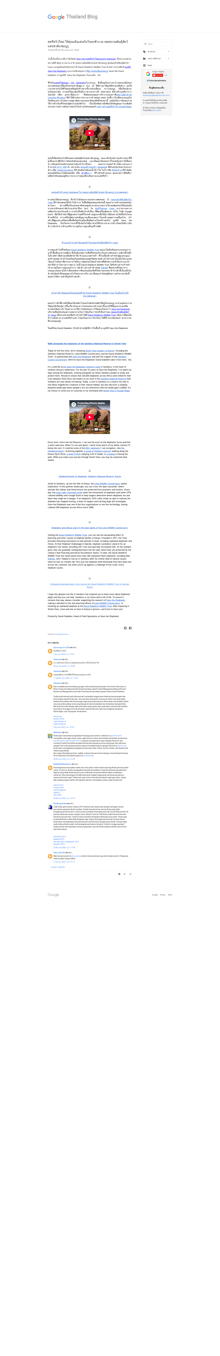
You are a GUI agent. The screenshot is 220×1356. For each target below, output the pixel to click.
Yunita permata (60, 803)
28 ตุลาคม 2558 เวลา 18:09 (64, 666)
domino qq (122, 746)
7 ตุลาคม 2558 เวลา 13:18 (63, 654)
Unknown (57, 659)
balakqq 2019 (58, 839)
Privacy (163, 895)
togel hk (56, 792)
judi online (57, 795)
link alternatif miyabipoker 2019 (66, 842)
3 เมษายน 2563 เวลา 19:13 (64, 862)
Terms (170, 895)
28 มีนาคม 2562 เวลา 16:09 (64, 759)
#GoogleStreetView (61, 634)
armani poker (88, 756)
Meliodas (57, 732)
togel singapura (59, 721)
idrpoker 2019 (59, 844)
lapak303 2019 (116, 736)
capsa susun (58, 785)
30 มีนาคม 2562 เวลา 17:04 (64, 848)
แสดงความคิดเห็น (58, 867)
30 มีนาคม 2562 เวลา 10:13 (64, 798)
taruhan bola (58, 787)
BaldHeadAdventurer (62, 764)
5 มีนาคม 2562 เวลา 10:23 (63, 727)
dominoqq (57, 716)
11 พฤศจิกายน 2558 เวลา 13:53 (65, 678)
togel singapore (59, 724)
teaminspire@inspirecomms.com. (156, 95)
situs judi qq (76, 856)
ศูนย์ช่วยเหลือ (155, 110)
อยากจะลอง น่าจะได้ (61, 647)
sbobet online (58, 719)
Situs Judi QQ (59, 853)
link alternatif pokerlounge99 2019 (67, 741)
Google (155, 895)
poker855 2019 (59, 837)
